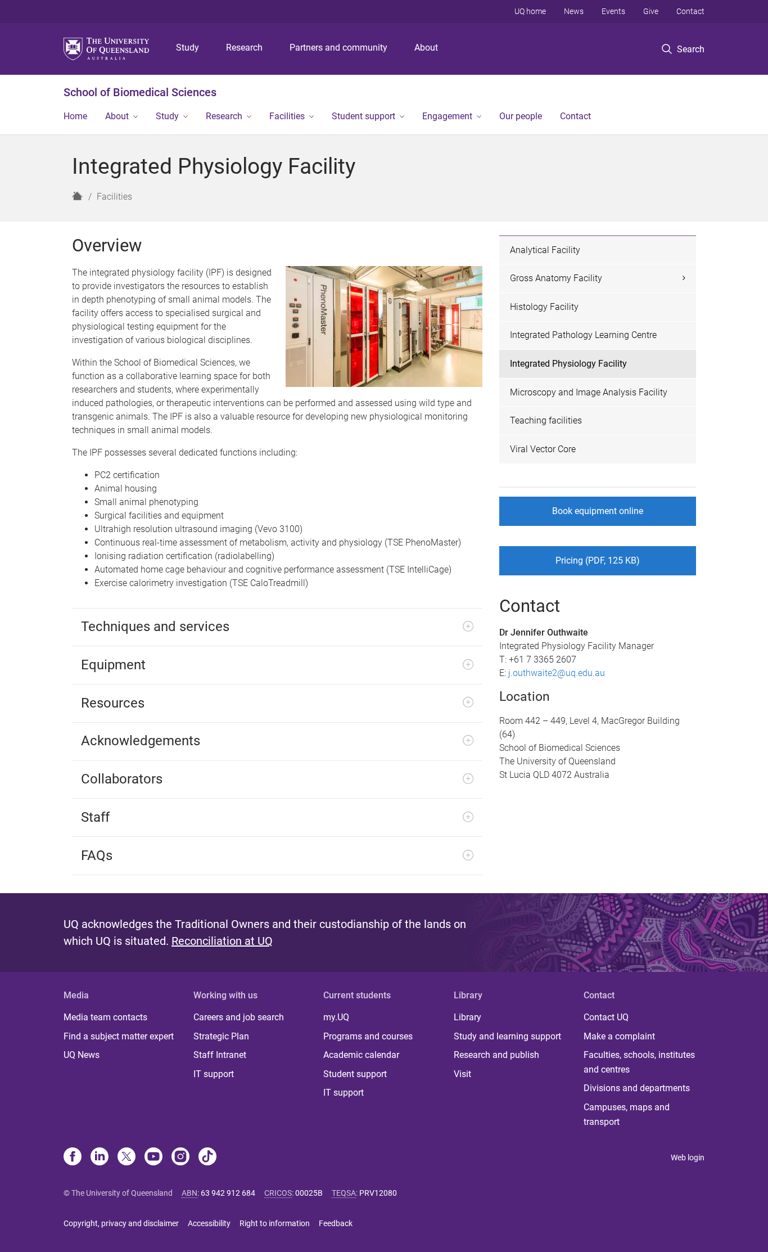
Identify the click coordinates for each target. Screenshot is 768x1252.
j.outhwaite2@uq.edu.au (556, 673)
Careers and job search (238, 1017)
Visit (462, 1074)
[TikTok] (207, 1157)
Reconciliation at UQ (222, 941)
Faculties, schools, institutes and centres (639, 1062)
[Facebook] (73, 1157)
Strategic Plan (221, 1036)
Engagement (447, 116)
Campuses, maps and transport (627, 1114)
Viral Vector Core (543, 449)
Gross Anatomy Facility (556, 278)
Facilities (287, 116)
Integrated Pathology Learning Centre (583, 335)
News (574, 11)
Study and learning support (507, 1036)
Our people (520, 116)
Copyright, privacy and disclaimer (121, 1223)
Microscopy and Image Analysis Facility (588, 392)
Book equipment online (597, 511)
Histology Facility (544, 306)
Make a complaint (619, 1036)
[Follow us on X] (126, 1157)
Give (650, 11)
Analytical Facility (545, 250)
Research (244, 47)
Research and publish (496, 1055)
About (426, 47)
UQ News (82, 1055)
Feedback (336, 1223)
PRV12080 (378, 1192)
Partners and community (338, 47)
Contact (690, 11)
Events (613, 11)
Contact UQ (606, 1017)
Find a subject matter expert (119, 1036)
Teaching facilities (546, 420)
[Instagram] (180, 1157)
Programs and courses (368, 1036)
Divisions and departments (637, 1088)
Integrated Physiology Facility (568, 363)
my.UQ (336, 1017)
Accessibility (209, 1223)
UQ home (530, 11)
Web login (687, 1157)
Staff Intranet (219, 1055)
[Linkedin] (100, 1157)
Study (187, 47)
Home (75, 116)
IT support (213, 1074)
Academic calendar (361, 1055)
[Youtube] (153, 1157)
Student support (363, 116)
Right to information (275, 1223)
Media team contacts (105, 1017)
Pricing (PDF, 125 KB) (597, 560)
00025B (309, 1192)
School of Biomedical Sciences (140, 92)
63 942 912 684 (228, 1192)
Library (467, 1017)
